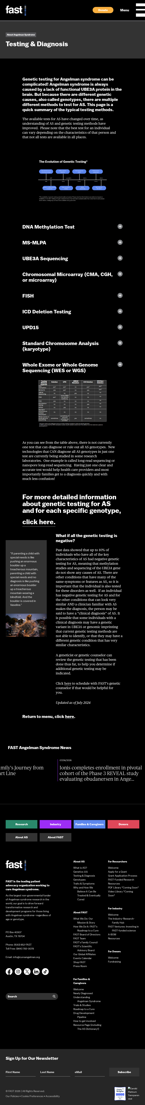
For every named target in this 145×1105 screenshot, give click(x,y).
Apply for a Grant (117, 871)
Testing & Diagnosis (84, 875)
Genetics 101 (80, 871)
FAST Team (79, 938)
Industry (55, 824)
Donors (123, 824)
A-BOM (112, 934)
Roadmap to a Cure (84, 1009)
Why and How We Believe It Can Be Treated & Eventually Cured (87, 893)
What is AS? (80, 867)
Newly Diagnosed (83, 993)
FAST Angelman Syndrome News (39, 747)
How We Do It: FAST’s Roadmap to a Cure (86, 928)
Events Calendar (82, 958)
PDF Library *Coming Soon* (123, 887)
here (67, 683)
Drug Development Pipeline (83, 1015)
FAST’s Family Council (85, 942)
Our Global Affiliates (84, 954)
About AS (21, 837)
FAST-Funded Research (121, 879)
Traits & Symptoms (84, 883)
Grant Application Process (122, 875)
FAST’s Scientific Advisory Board (83, 948)
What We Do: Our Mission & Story (84, 920)
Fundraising (114, 961)
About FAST (55, 837)
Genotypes (79, 879)
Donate (103, 10)
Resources (114, 883)
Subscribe (124, 1072)
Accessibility (53, 1096)
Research (21, 824)
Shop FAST (79, 962)
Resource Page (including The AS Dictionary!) (87, 1027)
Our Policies (12, 1096)
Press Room (80, 966)
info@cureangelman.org (26, 957)
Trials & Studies (82, 1005)
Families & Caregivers (89, 824)
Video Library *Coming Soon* (120, 893)
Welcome (78, 989)
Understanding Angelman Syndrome (87, 999)
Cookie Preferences (32, 1096)
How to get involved (84, 1021)
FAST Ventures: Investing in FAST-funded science (123, 928)
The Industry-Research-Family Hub (121, 920)
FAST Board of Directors (86, 934)
